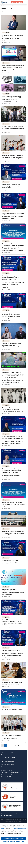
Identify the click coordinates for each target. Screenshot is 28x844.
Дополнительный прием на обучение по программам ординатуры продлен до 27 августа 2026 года (13, 533)
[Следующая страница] (22, 745)
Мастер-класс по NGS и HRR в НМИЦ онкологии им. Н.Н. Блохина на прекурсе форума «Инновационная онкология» (13, 504)
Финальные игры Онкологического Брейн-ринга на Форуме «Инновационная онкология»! (12, 345)
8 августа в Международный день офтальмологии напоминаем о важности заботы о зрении (11, 737)
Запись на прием (5, 754)
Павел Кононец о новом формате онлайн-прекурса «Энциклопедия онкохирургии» (11, 186)
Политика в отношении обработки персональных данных (10, 814)
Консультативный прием (7, 764)
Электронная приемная (7, 761)
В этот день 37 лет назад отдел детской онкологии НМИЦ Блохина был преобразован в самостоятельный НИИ (13, 409)
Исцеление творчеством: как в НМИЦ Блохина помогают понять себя (12, 683)
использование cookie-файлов (19, 828)
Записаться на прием (17, 2)
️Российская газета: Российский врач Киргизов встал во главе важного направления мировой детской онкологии (12, 37)
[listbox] (13, 11)
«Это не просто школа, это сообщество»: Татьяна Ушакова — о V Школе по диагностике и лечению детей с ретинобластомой (13, 592)
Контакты (3, 767)
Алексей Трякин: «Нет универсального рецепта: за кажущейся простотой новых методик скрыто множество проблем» (13, 622)
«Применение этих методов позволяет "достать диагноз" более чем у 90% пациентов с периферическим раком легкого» (13, 68)
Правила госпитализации (8, 757)
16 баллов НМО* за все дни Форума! (12, 709)
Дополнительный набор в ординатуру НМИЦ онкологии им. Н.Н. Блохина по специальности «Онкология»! (12, 157)
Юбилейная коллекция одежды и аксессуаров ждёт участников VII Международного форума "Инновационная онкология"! (11, 98)
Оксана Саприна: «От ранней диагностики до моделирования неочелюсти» (11, 562)
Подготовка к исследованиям (9, 752)
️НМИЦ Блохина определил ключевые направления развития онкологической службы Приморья (13, 128)
